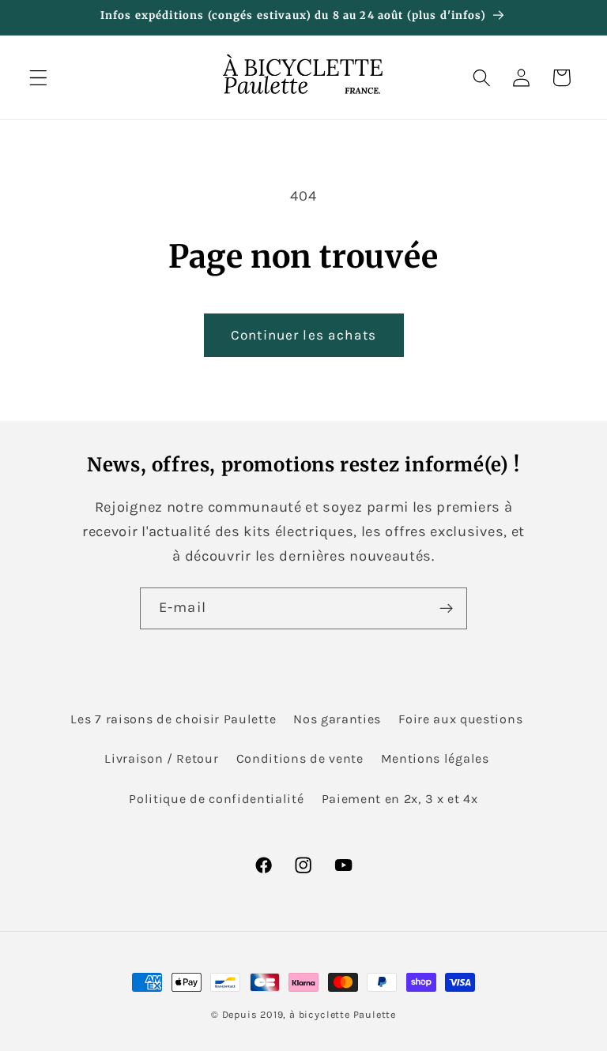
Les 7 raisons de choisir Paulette (173, 718)
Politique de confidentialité (216, 798)
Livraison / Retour (161, 758)
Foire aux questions (460, 718)
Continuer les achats (303, 335)
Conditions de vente (300, 758)
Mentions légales (435, 758)
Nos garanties (337, 718)
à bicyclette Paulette (342, 1014)
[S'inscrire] (446, 608)
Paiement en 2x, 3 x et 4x (400, 798)
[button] (38, 78)
